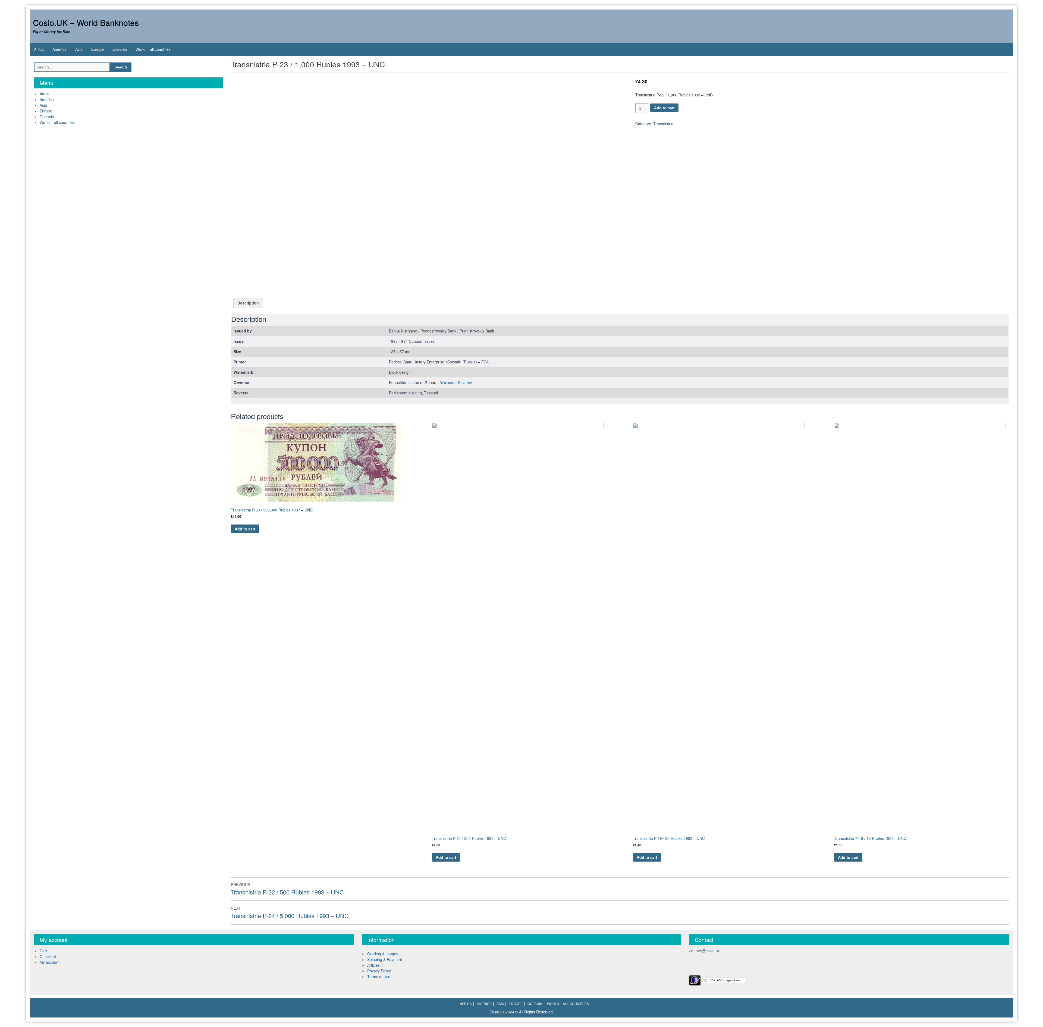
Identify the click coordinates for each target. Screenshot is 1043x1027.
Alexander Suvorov (455, 382)
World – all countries (153, 49)
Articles (373, 965)
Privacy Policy (379, 970)
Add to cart (664, 108)
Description (248, 303)
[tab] (248, 303)
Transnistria (663, 123)
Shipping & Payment (384, 959)
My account (49, 962)
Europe (97, 49)
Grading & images (382, 953)
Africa (39, 49)
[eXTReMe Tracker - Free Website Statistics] (694, 979)
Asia (79, 49)
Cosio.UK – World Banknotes (86, 22)
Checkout (48, 956)
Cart (43, 950)
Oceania (119, 49)
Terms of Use (378, 976)
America (59, 49)
